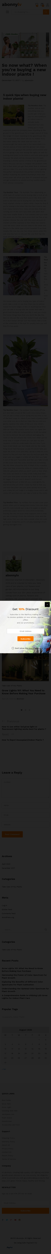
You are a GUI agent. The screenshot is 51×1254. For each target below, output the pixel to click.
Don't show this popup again (27, 648)
